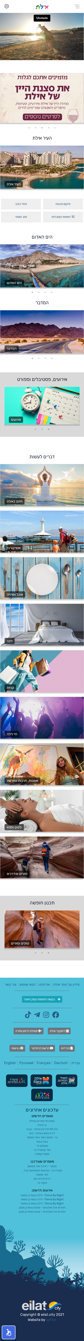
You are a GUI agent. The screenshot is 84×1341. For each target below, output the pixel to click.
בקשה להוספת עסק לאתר (40, 999)
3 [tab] (42, 128)
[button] (8, 1332)
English (10, 1063)
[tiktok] (28, 1016)
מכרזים (65, 1048)
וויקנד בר (42, 1182)
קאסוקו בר (42, 1145)
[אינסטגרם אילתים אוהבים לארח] (45, 1016)
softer (51, 1320)
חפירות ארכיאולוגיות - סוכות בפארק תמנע (42, 1207)
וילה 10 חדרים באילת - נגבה (42, 1129)
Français (44, 1063)
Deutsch (61, 1063)
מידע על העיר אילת (66, 984)
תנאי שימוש (27, 984)
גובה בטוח (42, 1141)
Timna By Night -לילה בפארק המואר (42, 1195)
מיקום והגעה (63, 204)
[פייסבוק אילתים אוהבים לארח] (54, 1016)
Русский (26, 1063)
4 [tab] (35, 128)
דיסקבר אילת (58, 1031)
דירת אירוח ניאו (42, 1178)
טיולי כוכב (21, 204)
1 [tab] (55, 128)
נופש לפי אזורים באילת (42, 1120)
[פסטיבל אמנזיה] (42, 98)
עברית (75, 1063)
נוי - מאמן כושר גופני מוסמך (42, 1137)
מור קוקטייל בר (42, 1149)
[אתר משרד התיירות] (17, 1080)
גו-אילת (42, 1125)
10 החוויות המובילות (63, 217)
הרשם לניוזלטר (40, 1048)
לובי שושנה (42, 1174)
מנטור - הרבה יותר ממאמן (42, 1166)
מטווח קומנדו (42, 1153)
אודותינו (44, 984)
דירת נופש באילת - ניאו (42, 1133)
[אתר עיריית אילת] (41, 1080)
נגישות (15, 1048)
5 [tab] (29, 128)
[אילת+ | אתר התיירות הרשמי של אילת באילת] (42, 6)
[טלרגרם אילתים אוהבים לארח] (36, 1016)
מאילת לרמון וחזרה (27, 1031)
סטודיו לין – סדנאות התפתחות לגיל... (42, 1170)
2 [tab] (48, 128)
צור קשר (10, 984)
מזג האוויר (21, 217)
